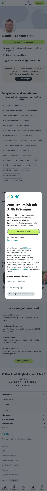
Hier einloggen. (12, 240)
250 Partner (27, 248)
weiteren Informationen (20, 269)
